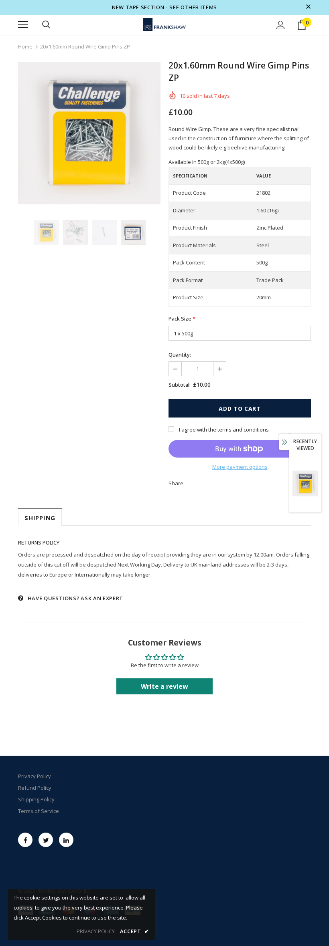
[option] (89, 133)
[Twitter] (46, 840)
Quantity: (180, 354)
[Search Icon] (46, 25)
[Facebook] (25, 840)
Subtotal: (180, 384)
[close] (308, 7)
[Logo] (164, 24)
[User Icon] (280, 25)
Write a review (164, 686)
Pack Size (182, 318)
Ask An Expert (102, 598)
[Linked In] (66, 840)
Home (25, 46)
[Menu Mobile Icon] (23, 25)
